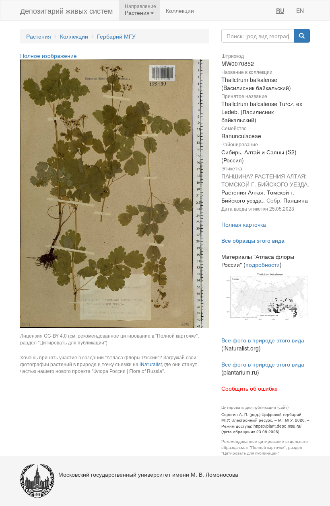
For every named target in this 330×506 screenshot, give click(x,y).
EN (300, 10)
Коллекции (180, 10)
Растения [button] (137, 12)
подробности (262, 264)
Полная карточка (243, 224)
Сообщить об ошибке (249, 388)
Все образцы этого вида (253, 240)
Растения (38, 36)
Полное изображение (48, 55)
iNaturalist (151, 364)
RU (280, 10)
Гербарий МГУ (116, 36)
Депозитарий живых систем (66, 10)
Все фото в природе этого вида (262, 340)
